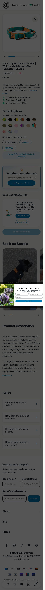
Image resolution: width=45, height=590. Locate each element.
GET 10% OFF (29, 301)
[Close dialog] (42, 285)
